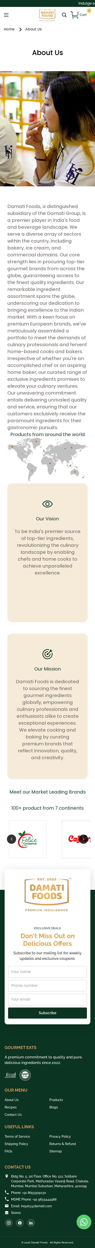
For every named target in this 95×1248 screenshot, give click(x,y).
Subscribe (47, 1013)
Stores (16, 1213)
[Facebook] (20, 1223)
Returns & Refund (62, 1144)
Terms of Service (17, 1136)
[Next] (83, 839)
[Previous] (11, 839)
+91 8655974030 (34, 1193)
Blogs (53, 1107)
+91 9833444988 (44, 1199)
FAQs (8, 1151)
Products (56, 1100)
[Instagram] (9, 1223)
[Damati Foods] (47, 15)
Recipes (11, 1107)
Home (9, 29)
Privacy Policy (60, 1136)
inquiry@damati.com (36, 1206)
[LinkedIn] (31, 1223)
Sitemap (55, 1151)
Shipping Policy (16, 1144)
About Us (33, 29)
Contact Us (13, 1114)
